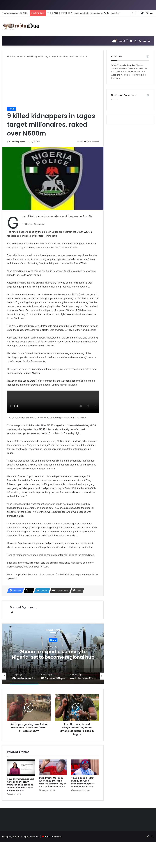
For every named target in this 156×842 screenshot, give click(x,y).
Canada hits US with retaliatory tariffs (65, 13)
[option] (53, 654)
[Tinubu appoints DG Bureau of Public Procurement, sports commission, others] (85, 767)
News (19, 56)
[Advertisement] (53, 82)
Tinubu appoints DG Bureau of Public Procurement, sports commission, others (83, 782)
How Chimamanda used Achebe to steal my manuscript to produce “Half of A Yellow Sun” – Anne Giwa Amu (20, 784)
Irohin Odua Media (53, 836)
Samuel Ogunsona (17, 142)
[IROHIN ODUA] (20, 26)
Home (12, 56)
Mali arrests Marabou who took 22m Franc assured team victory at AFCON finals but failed (52, 782)
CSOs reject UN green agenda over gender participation (53, 654)
